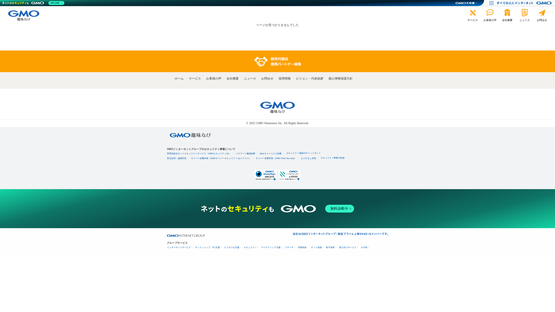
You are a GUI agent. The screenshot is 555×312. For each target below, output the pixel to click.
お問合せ (267, 78)
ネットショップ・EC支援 (207, 247)
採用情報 (285, 78)
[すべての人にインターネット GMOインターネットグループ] (525, 3)
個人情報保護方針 (340, 78)
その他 (364, 247)
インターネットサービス (179, 247)
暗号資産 (330, 247)
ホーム (179, 78)
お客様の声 (213, 78)
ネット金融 (316, 247)
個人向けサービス (347, 247)
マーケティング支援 (271, 247)
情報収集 (302, 247)
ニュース (250, 78)
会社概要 (233, 78)
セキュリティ (250, 247)
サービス (195, 78)
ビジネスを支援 (231, 247)
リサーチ (289, 247)
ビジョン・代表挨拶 (309, 78)
